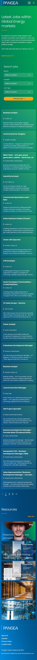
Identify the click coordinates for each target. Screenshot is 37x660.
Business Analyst (10, 113)
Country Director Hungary (14, 134)
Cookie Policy (6, 644)
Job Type (7, 88)
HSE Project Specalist (12, 409)
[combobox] (22, 75)
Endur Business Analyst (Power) (16, 218)
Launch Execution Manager (14, 388)
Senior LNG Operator (12, 240)
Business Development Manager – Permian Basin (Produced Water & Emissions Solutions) (18, 432)
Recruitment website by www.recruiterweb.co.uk (17, 653)
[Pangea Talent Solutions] (9, 2)
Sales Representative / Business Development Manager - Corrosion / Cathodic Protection (18, 474)
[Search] (34, 3)
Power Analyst (9, 324)
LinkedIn (4, 638)
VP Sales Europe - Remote (14, 303)
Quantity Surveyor (11, 176)
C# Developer (9, 261)
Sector (6, 71)
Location (7, 79)
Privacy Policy (6, 641)
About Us (4, 636)
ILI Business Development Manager (18, 345)
